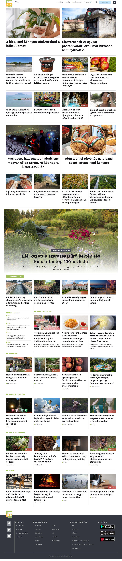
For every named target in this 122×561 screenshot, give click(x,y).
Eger (8, 427)
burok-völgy (39, 383)
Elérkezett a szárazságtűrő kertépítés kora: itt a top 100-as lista (61, 258)
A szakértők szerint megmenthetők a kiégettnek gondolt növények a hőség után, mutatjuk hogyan (74, 197)
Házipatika (38, 544)
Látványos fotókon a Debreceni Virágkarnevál (46, 111)
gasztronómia (11, 383)
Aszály (68, 2)
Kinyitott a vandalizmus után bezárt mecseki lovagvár (46, 194)
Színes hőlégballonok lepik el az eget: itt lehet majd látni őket (46, 418)
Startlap (38, 525)
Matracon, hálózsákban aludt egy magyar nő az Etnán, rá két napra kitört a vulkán (33, 163)
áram (65, 462)
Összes (16, 313)
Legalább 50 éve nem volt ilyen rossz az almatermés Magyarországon (101, 79)
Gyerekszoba (56, 529)
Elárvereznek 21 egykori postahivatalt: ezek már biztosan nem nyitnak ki (87, 46)
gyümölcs (66, 389)
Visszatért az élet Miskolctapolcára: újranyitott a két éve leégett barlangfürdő (72, 114)
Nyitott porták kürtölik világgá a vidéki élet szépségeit (17, 377)
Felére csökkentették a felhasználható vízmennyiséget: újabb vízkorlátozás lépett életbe (102, 197)
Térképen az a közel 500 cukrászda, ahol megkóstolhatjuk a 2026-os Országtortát (46, 337)
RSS (73, 525)
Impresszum (76, 537)
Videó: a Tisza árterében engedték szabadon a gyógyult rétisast (74, 418)
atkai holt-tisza (68, 424)
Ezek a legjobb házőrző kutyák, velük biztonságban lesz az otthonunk (102, 457)
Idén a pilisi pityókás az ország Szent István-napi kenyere (89, 161)
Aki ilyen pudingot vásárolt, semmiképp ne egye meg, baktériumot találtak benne (46, 78)
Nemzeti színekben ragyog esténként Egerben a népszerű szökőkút (16, 419)
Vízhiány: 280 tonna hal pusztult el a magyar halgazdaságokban (74, 494)
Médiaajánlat (76, 548)
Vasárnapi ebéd (77, 2)
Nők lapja (55, 537)
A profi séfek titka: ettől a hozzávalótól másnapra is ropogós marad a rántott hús (74, 337)
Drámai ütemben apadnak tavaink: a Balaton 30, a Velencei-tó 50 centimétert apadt (18, 78)
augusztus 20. (12, 503)
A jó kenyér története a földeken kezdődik (18, 192)
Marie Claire (56, 540)
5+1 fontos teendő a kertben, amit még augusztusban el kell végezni (17, 457)
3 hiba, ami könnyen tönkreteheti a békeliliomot (33, 44)
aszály (93, 424)
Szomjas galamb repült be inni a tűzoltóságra (102, 493)
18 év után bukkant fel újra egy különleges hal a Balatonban (19, 112)
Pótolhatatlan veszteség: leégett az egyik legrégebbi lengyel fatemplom (47, 495)
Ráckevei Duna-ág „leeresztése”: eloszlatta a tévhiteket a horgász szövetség (19, 301)
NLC (53, 533)
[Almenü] (16, 2)
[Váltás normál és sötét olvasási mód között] (96, 2)
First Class (39, 537)
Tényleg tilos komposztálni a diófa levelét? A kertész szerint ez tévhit (45, 457)
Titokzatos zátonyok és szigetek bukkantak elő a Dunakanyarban (102, 418)
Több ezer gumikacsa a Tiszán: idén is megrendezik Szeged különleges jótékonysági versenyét (74, 80)
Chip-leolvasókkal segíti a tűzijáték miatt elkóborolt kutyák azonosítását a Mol (18, 495)
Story (53, 525)
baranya (93, 497)
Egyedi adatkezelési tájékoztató (83, 544)
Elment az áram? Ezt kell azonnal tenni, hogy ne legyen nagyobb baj (74, 456)
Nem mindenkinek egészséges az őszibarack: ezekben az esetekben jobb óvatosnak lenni (74, 380)
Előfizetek (105, 2)
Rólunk (74, 533)
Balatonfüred (95, 386)
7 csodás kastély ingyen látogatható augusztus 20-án (74, 300)
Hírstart (38, 529)
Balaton (20, 537)
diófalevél (38, 465)
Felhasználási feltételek (80, 540)
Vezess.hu (38, 533)
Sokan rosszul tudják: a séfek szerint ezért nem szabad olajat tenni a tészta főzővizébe (102, 337)
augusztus (10, 465)
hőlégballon (39, 424)
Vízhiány (60, 2)
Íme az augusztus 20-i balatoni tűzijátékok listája (101, 300)
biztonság (94, 465)
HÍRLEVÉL (75, 529)
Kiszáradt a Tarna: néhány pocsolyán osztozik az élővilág (44, 300)
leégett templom (40, 503)
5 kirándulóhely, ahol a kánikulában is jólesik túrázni (46, 377)
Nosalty (37, 540)
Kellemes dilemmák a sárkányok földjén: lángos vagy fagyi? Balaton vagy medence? (102, 379)
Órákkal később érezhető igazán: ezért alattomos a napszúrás (103, 113)
